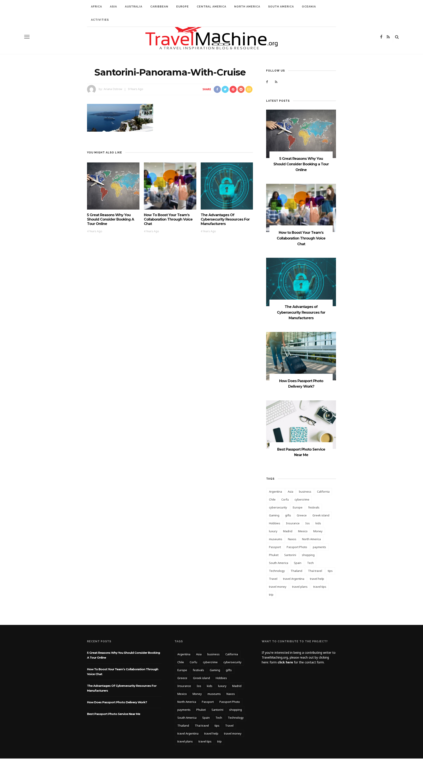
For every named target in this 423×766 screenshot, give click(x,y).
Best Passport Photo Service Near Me (113, 714)
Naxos (292, 539)
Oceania (309, 6)
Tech (310, 563)
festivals (313, 507)
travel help (317, 579)
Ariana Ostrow (113, 89)
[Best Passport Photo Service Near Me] (301, 424)
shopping (308, 555)
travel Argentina (293, 579)
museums (275, 539)
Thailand (296, 571)
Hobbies (274, 523)
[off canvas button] (27, 36)
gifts (288, 515)
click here (285, 662)
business (305, 491)
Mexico (303, 531)
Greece (302, 515)
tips (330, 571)
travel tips (319, 587)
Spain (297, 563)
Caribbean (159, 6)
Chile (272, 499)
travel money (277, 587)
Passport (275, 547)
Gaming (274, 515)
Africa (96, 6)
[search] (397, 36)
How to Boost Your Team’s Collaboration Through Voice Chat (168, 219)
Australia (133, 6)
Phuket (273, 555)
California (323, 491)
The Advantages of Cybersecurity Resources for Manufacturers (225, 219)
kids (318, 523)
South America (281, 6)
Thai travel (315, 571)
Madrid (287, 531)
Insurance (293, 523)
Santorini (290, 555)
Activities (100, 19)
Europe (182, 6)
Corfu (285, 499)
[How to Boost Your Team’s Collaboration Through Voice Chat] (170, 186)
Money (318, 531)
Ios (307, 523)
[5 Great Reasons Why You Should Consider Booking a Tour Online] (113, 186)
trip (271, 595)
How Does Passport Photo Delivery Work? (117, 702)
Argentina (275, 491)
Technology (277, 571)
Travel (273, 579)
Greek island (320, 515)
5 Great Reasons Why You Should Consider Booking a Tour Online (110, 219)
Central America (211, 6)
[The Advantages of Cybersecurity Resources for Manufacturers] (227, 186)
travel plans (300, 587)
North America (247, 6)
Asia (113, 6)
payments (319, 547)
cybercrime (302, 499)
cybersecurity (278, 507)
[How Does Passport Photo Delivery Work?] (301, 356)
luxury (273, 531)
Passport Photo (297, 547)
